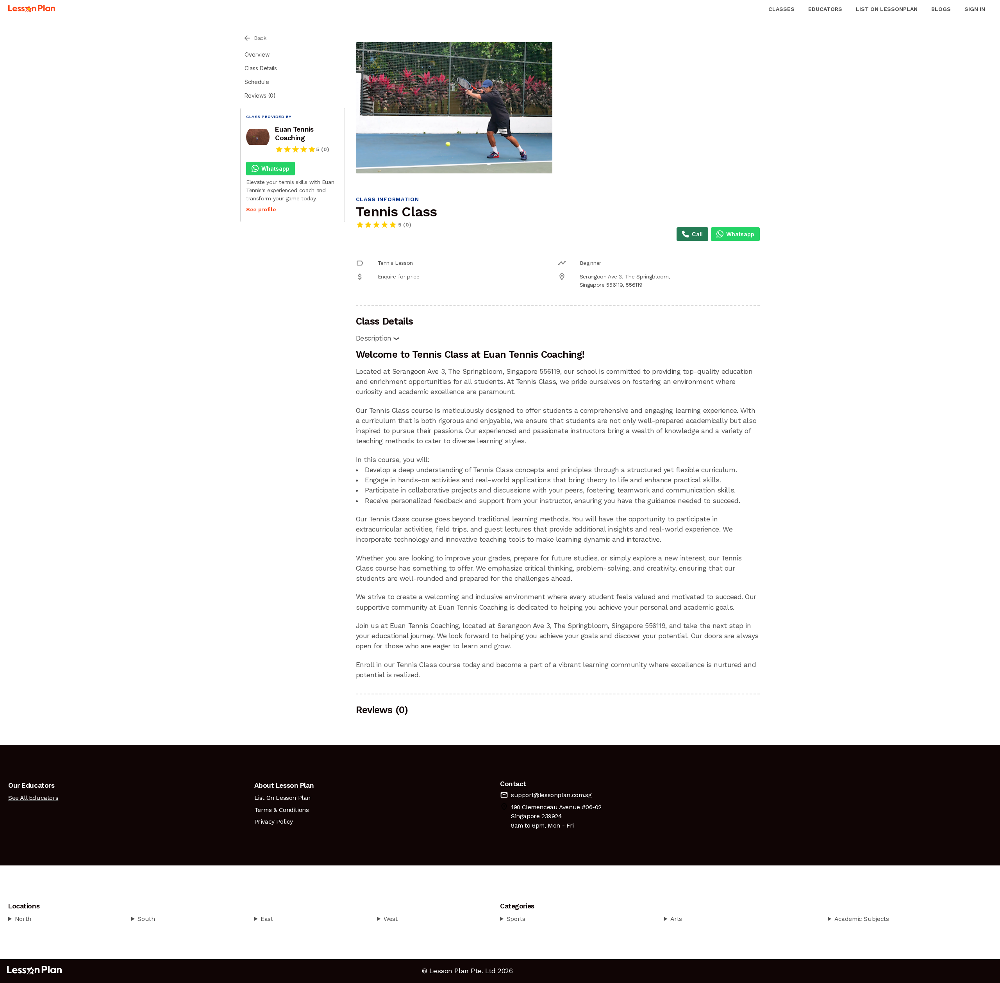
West (390, 918)
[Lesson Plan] (31, 9)
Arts (676, 918)
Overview (257, 54)
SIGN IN (974, 9)
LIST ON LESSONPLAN (887, 9)
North (23, 918)
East (267, 918)
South (146, 918)
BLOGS (941, 9)
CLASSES (781, 9)
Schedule (257, 81)
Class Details (261, 68)
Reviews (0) (260, 95)
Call (697, 234)
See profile (261, 209)
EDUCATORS (825, 9)
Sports (516, 918)
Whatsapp (275, 168)
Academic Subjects (861, 918)
